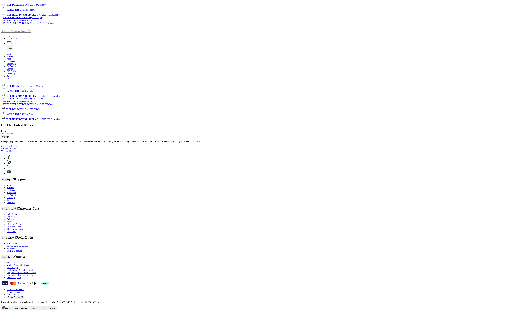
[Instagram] (9, 163)
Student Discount (14, 251)
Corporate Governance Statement (21, 272)
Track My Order (14, 226)
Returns (10, 221)
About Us (6, 257)
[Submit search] (29, 31)
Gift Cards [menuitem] (11, 71)
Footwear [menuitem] (11, 61)
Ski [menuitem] (8, 76)
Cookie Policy (13, 294)
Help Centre (12, 214)
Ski (8, 200)
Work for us (12, 243)
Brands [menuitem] (10, 69)
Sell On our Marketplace (17, 246)
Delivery (10, 219)
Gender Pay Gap (14, 277)
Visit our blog (7, 151)
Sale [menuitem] (8, 79)
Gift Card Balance (15, 224)
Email (3, 131)
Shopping (6, 180)
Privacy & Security (15, 292)
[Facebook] (9, 158)
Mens (9, 185)
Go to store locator (9, 146)
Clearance (11, 202)
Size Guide (11, 231)
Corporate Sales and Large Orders (21, 275)
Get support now (8, 148)
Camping (11, 197)
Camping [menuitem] (11, 74)
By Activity (12, 195)
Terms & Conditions (15, 289)
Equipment (11, 192)
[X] (9, 168)
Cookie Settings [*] (15, 297)
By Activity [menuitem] (12, 66)
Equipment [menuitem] (11, 64)
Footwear (11, 190)
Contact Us (11, 216)
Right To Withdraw (15, 229)
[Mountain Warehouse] (13, 28)
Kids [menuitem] (9, 59)
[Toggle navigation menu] (10, 47)
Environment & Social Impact (20, 270)
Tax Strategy (12, 267)
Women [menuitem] (10, 56)
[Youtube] (9, 173)
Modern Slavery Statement (18, 265)
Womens (10, 187)
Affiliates (11, 248)
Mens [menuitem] (9, 54)
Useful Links (7, 238)
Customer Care (8, 209)
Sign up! (5, 137)
